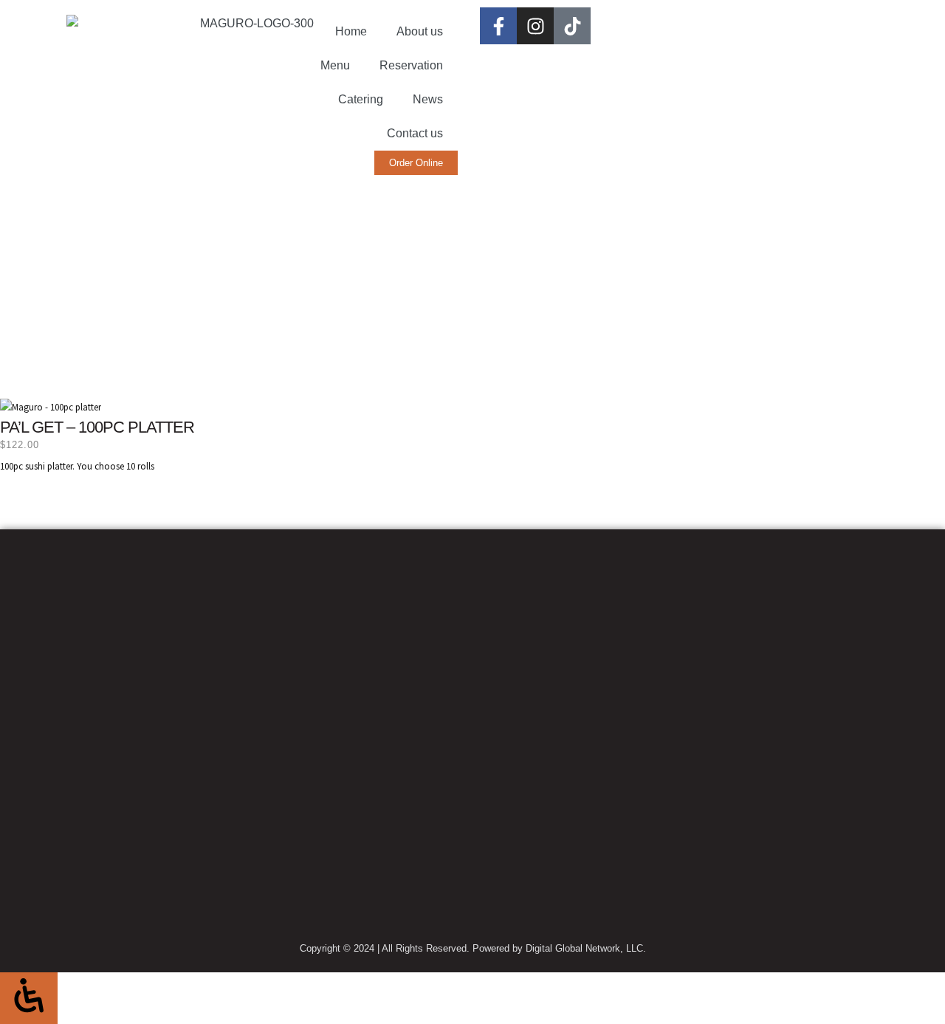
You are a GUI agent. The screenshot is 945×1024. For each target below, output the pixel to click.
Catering (360, 99)
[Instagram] (535, 25)
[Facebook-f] (498, 25)
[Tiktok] (572, 25)
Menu (335, 65)
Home (351, 31)
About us (419, 31)
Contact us (415, 133)
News (428, 99)
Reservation (411, 65)
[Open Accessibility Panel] (29, 997)
